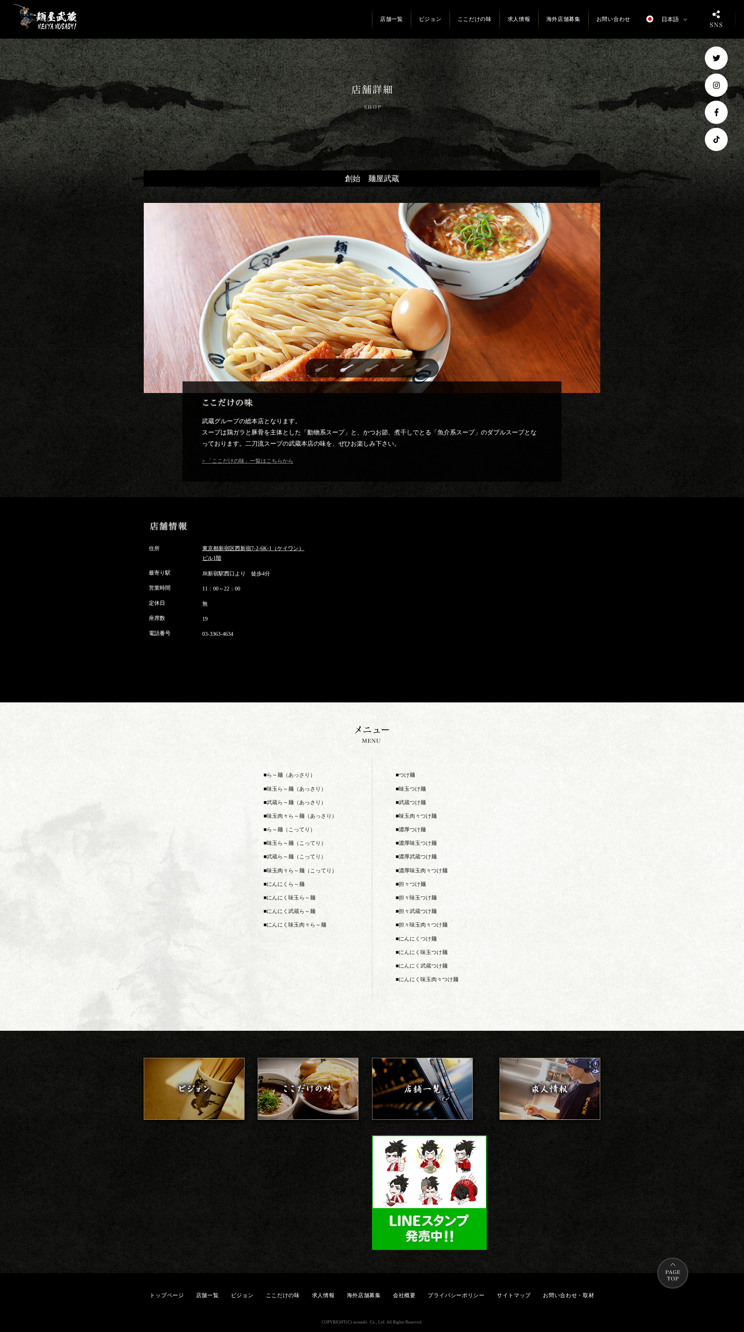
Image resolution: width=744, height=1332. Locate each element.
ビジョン (430, 19)
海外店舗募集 (563, 19)
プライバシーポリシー (456, 1295)
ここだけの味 (475, 19)
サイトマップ (514, 1295)
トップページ (167, 1295)
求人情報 (519, 19)
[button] (322, 368)
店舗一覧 (391, 19)
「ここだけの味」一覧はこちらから (249, 461)
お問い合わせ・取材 (568, 1295)
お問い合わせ (613, 19)
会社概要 (404, 1295)
